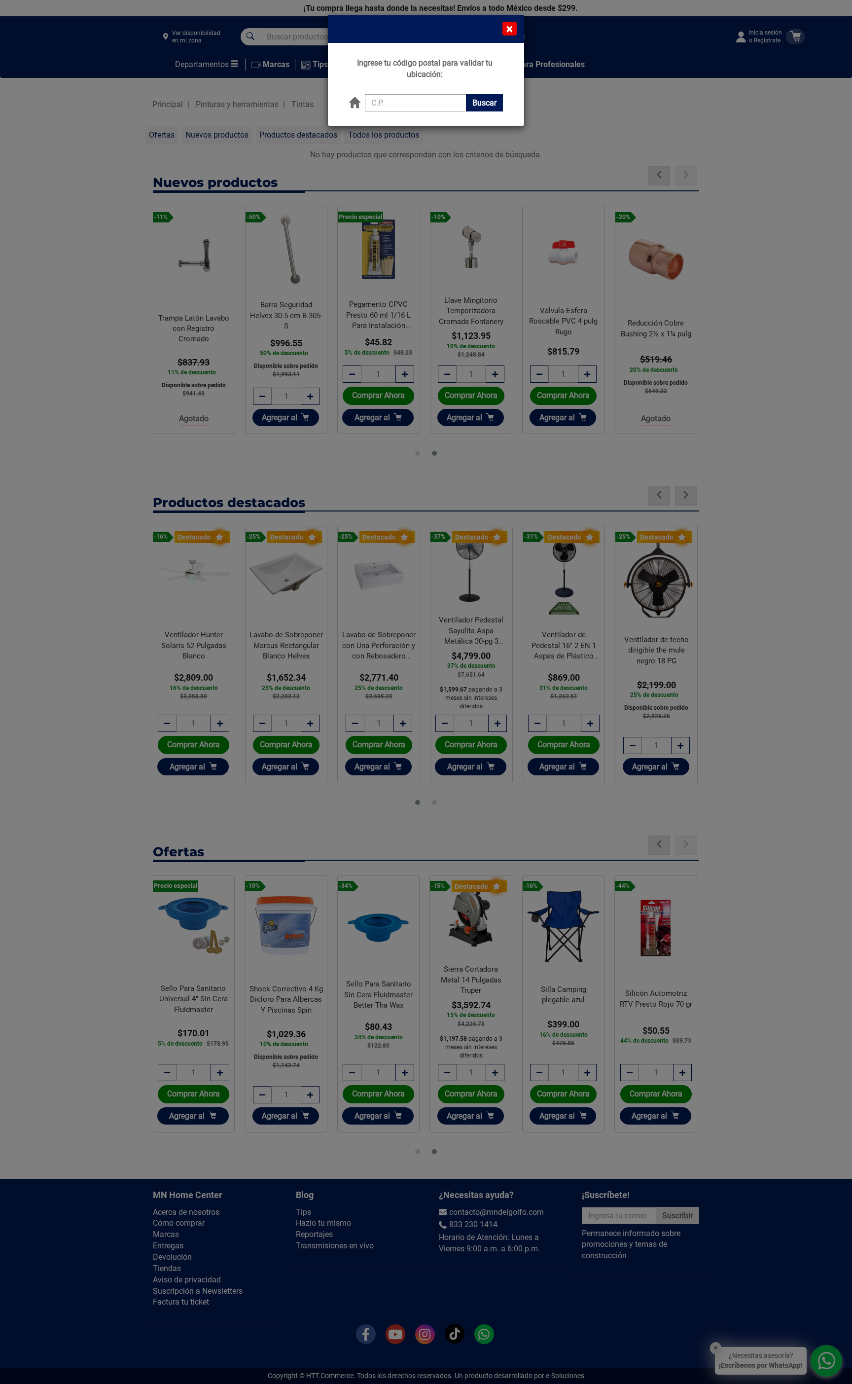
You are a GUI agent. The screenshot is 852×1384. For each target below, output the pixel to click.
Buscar (484, 103)
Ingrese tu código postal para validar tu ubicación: (425, 68)
